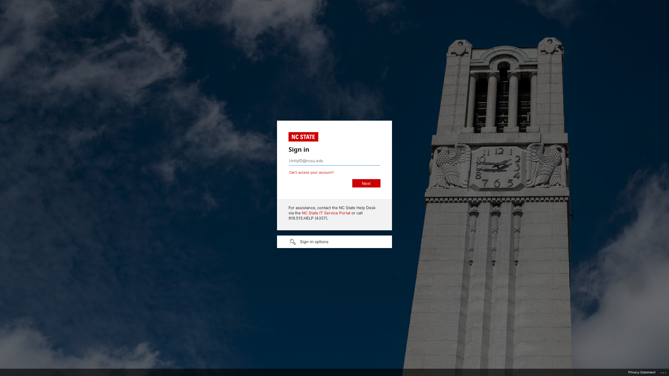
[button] (334, 242)
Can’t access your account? (311, 172)
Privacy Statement (641, 372)
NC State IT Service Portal (326, 212)
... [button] (664, 371)
